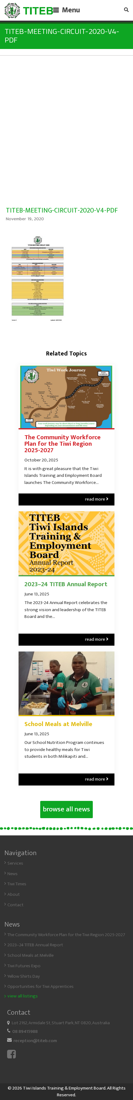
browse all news (66, 809)
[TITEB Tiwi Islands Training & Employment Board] (28, 10)
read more (97, 499)
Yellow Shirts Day (23, 976)
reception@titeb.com (35, 1041)
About (13, 894)
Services (15, 863)
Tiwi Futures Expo (24, 966)
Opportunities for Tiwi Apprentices (40, 986)
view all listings (22, 996)
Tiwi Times (16, 884)
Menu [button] (71, 10)
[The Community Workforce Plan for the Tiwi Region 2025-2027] (66, 396)
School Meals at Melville (58, 724)
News (12, 874)
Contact (15, 905)
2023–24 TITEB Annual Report (65, 584)
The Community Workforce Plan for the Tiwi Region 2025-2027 (62, 443)
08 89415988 (25, 1031)
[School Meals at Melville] (66, 683)
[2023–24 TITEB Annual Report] (66, 543)
